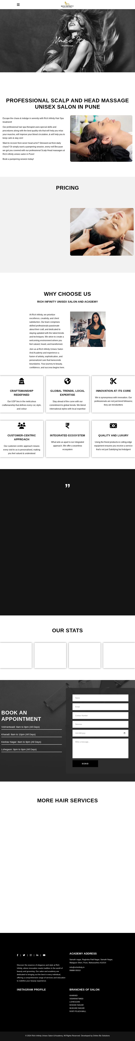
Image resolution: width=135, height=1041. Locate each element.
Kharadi (73, 995)
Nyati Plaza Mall (77, 1011)
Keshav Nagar (76, 1005)
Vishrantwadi (76, 999)
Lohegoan (74, 1002)
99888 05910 (75, 970)
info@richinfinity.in (77, 967)
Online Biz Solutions (101, 1036)
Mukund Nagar (77, 1008)
